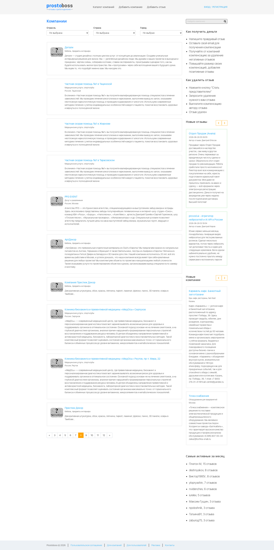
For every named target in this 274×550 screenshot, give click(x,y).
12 (104, 435)
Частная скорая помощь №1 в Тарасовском (89, 160)
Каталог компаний (103, 7)
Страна (97, 28)
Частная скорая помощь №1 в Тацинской (88, 83)
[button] (218, 123)
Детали (69, 47)
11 (98, 435)
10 (92, 435)
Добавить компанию (130, 7)
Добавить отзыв (156, 7)
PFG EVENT (71, 196)
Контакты (169, 545)
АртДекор (70, 239)
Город (143, 28)
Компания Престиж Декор (80, 282)
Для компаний (114, 545)
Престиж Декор (74, 407)
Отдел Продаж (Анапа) (202, 133)
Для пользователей (136, 545)
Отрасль (51, 28)
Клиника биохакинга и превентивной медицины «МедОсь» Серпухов (105, 309)
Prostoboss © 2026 (56, 545)
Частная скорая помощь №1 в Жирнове (87, 123)
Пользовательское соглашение (86, 545)
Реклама (155, 545)
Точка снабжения (199, 395)
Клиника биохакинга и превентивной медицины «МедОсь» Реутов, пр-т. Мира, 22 (112, 358)
